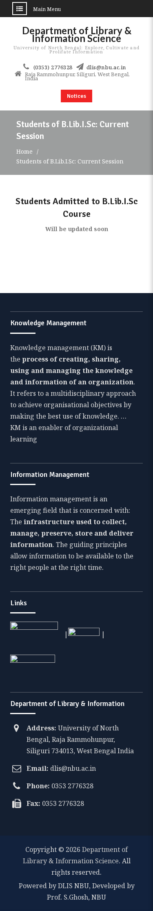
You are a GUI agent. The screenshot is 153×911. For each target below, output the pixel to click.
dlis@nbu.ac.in (106, 67)
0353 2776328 (72, 785)
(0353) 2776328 (53, 67)
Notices (76, 96)
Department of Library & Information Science (76, 34)
